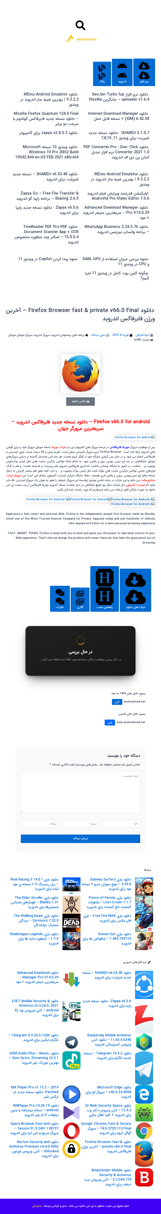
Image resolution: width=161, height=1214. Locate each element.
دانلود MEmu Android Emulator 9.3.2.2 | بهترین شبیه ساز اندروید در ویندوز (49, 99)
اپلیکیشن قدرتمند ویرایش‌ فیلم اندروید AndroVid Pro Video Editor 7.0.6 (118, 196)
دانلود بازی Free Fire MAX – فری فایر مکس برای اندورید (107, 918)
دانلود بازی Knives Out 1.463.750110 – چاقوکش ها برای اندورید (106, 938)
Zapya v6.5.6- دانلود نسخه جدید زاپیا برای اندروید (47, 210)
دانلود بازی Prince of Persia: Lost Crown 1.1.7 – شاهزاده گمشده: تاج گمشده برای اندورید (108, 902)
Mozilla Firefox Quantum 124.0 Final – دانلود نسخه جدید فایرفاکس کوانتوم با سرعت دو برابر (46, 119)
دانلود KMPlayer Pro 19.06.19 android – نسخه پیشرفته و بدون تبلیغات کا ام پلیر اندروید (34, 1110)
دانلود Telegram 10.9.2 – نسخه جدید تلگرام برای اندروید (107, 1056)
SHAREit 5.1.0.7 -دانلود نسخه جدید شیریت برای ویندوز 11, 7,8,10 (119, 135)
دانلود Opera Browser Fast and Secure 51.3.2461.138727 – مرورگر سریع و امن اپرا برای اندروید (34, 1128)
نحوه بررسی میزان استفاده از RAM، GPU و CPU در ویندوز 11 (116, 261)
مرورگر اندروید (42, 335)
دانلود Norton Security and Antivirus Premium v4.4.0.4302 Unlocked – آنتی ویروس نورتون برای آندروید (34, 1149)
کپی (117, 702)
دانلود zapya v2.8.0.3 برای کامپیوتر (48, 133)
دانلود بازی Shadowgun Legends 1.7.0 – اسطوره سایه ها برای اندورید (34, 938)
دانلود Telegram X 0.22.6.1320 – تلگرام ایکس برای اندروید (33, 1038)
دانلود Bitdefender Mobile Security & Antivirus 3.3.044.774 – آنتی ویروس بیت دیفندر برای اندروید (107, 1177)
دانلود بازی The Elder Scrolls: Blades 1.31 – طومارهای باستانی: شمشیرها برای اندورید (34, 902)
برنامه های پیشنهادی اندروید (67, 335)
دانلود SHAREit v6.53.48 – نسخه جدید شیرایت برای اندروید (46, 176)
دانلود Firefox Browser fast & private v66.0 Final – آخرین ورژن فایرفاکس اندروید (80, 314)
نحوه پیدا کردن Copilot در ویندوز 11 (48, 259)
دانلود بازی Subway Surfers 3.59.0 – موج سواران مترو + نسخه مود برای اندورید (106, 884)
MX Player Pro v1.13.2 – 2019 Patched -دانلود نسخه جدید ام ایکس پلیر (35, 1092)
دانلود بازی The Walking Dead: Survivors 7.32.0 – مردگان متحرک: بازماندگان (36, 920)
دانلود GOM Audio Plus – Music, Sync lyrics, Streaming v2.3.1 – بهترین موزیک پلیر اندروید (34, 1058)
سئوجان (36, 1206)
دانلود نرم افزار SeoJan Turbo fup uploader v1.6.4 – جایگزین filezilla (119, 97)
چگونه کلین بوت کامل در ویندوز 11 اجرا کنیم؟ (117, 275)
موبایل (12, 335)
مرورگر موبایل (24, 335)
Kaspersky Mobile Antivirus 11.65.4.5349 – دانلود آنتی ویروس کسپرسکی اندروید (109, 1040)
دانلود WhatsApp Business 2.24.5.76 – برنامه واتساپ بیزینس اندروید (116, 229)
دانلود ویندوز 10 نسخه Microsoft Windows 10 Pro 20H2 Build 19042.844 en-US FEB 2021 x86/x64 (47, 152)
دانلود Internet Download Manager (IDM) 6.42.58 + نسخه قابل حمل (118, 116)
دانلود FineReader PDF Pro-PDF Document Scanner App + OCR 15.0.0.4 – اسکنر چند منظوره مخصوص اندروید (47, 234)
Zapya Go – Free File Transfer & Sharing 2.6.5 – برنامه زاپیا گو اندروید (47, 196)
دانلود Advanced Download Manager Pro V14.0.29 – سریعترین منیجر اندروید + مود (116, 213)
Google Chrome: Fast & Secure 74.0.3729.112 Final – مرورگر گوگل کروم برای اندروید (106, 1128)
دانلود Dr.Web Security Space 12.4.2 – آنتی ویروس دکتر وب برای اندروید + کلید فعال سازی (108, 1110)
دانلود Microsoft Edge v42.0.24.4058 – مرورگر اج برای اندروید (108, 1092)
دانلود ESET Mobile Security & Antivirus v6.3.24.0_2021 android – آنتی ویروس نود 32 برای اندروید (35, 1008)
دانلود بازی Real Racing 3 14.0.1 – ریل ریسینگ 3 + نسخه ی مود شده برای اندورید (35, 884)
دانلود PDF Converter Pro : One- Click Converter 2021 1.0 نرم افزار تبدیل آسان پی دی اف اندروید (116, 152)
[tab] (144, 72)
